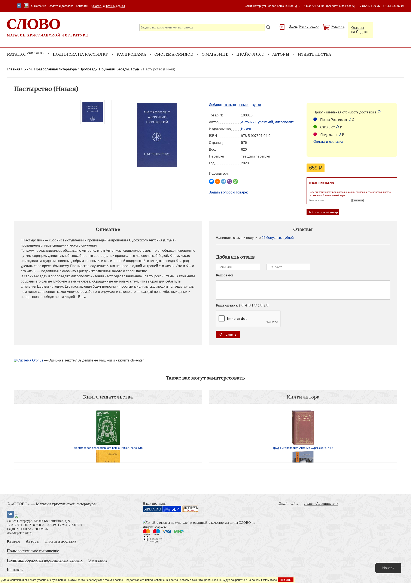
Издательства (314, 54)
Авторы (280, 54)
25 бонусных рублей (278, 237)
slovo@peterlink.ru (19, 533)
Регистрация (309, 26)
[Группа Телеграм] (26, 6)
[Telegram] (223, 181)
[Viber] (229, 181)
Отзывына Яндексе (360, 30)
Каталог (14, 541)
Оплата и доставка (61, 5)
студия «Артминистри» (321, 503)
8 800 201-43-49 (314, 5)
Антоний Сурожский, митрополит (267, 122)
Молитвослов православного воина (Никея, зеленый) (108, 447)
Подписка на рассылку (80, 54)
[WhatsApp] (235, 181)
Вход (293, 26)
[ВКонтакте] (211, 181)
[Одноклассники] (217, 181)
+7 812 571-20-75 (369, 5)
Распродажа (131, 54)
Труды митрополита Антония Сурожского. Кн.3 (303, 447)
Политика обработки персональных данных (45, 560)
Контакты (82, 5)
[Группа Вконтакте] (19, 6)
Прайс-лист (250, 54)
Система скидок (173, 54)
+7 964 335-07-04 (393, 5)
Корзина (337, 26)
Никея (246, 129)
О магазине (38, 5)
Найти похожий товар (323, 212)
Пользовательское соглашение (33, 550)
